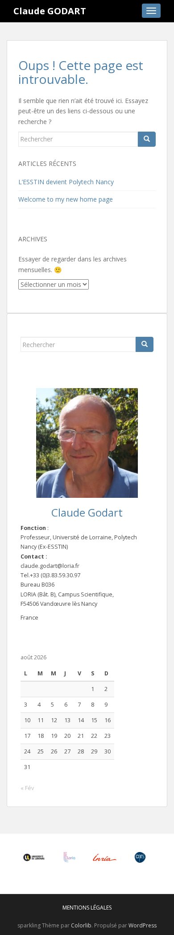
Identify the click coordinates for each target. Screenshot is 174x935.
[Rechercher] (147, 139)
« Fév (27, 788)
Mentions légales (87, 907)
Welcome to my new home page (65, 199)
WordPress (142, 925)
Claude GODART (49, 11)
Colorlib (81, 925)
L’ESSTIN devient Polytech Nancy (66, 182)
